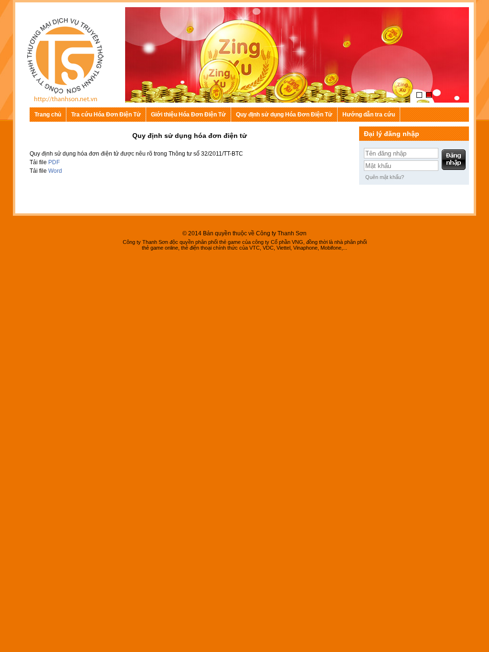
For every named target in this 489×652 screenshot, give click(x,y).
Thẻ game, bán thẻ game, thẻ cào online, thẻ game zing (67, 62)
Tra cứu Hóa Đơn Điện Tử (106, 114)
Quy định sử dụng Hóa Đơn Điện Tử (284, 114)
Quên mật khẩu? (384, 177)
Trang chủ (47, 114)
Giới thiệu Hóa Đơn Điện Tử (188, 114)
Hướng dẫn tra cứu (368, 114)
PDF (54, 162)
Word (55, 171)
